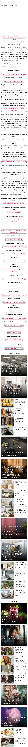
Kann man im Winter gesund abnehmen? (19, 730)
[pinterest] (3, 38)
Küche (7, 5)
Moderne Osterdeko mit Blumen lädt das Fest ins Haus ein (12, 698)
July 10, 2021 (9, 559)
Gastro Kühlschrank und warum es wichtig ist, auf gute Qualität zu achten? (20, 403)
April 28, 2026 (12, 622)
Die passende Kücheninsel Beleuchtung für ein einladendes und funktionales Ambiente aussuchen (20, 504)
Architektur (5, 477)
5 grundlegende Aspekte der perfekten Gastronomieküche (13, 368)
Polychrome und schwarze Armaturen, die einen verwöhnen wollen (20, 421)
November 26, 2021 (11, 455)
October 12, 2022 (10, 396)
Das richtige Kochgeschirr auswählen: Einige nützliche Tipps (20, 411)
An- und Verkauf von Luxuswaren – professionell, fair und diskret (20, 678)
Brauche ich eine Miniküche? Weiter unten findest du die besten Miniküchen (12, 389)
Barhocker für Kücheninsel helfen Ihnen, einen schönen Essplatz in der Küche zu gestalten (13, 551)
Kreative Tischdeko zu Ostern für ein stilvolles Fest (20, 667)
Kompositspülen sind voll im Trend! (20, 428)
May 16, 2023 (9, 374)
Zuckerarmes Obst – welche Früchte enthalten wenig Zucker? (12, 615)
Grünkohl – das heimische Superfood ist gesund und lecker (20, 659)
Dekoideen (5, 703)
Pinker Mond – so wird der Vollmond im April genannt (13, 720)
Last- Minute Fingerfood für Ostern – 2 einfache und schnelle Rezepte (20, 651)
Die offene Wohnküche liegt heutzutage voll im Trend (20, 511)
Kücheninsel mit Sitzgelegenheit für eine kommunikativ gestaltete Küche (20, 565)
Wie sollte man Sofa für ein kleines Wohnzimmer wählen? (20, 593)
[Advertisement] (14, 21)
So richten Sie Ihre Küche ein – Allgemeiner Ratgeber (13, 450)
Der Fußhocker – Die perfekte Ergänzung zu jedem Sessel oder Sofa (20, 584)
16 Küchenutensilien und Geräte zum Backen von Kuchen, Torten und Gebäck (12, 530)
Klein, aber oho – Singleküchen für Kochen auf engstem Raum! (20, 493)
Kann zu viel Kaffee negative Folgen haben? (11, 639)
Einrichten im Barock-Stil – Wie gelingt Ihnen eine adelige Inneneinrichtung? (13, 470)
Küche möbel (13, 5)
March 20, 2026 (13, 703)
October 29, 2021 (13, 477)
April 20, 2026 (12, 644)
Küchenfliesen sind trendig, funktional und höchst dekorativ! (20, 574)
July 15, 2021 (9, 537)
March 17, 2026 (13, 725)
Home (2, 5)
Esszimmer (5, 622)
